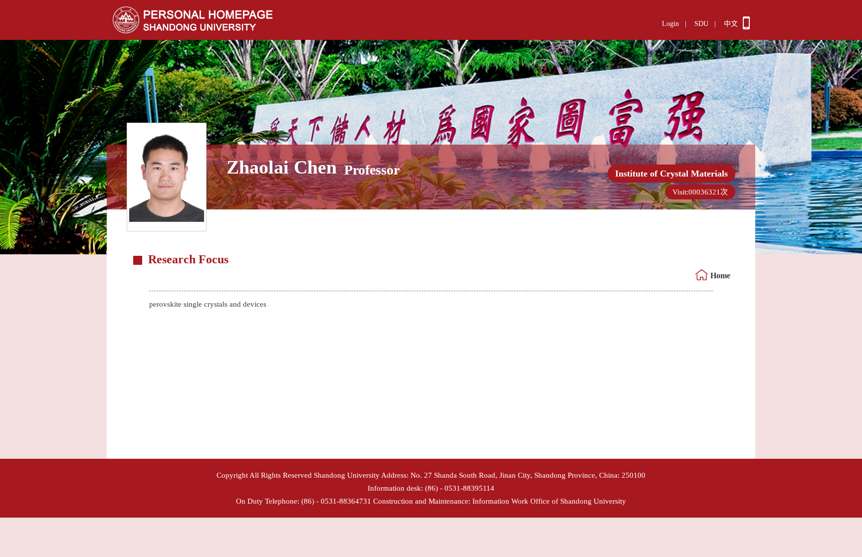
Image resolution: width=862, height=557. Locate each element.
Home (720, 275)
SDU (701, 23)
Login (670, 23)
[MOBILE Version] (746, 27)
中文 (731, 23)
